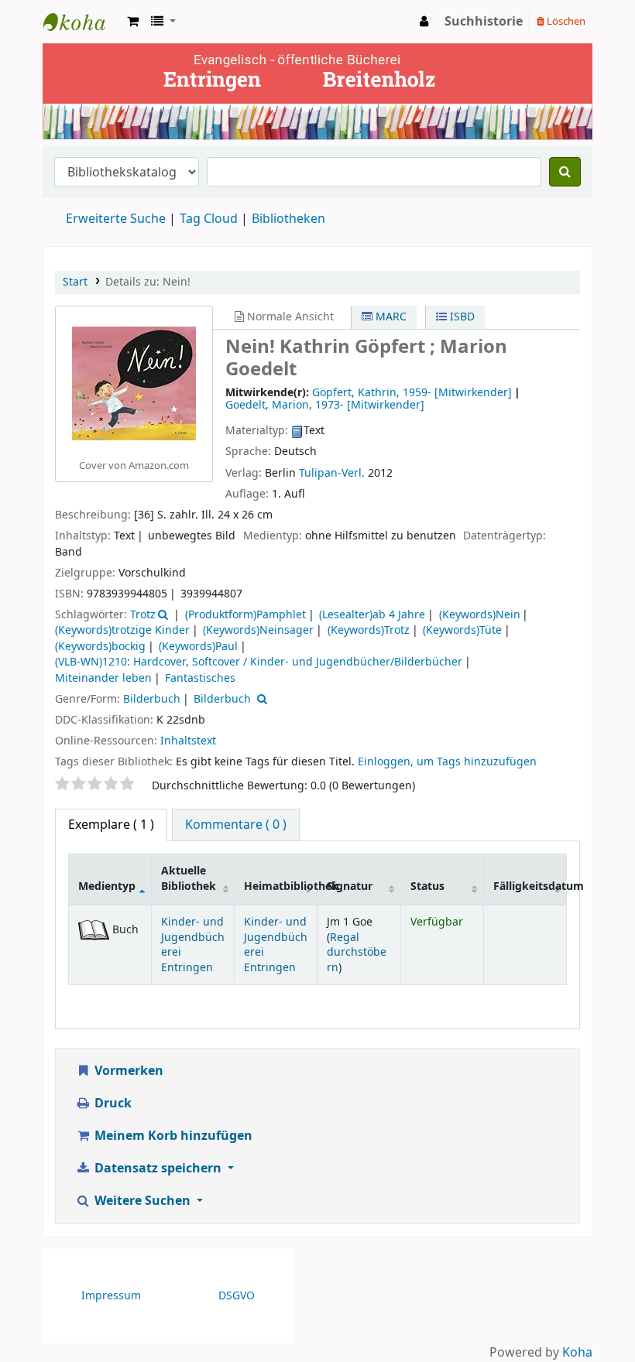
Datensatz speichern (158, 1168)
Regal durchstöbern (356, 952)
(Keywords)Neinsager (258, 630)
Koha (577, 1352)
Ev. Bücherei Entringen (82, 21)
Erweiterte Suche (116, 219)
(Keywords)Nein (479, 615)
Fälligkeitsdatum (529, 886)
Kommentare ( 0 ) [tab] (236, 825)
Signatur (349, 886)
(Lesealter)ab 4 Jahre (372, 615)
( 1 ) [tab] (111, 825)
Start (75, 282)
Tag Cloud (209, 219)
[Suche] (565, 172)
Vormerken (127, 1071)
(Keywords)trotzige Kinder (122, 630)
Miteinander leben (103, 678)
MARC (389, 317)
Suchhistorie (483, 21)
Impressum (111, 1296)
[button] (133, 21)
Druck (111, 1103)
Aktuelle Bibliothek (188, 878)
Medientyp (107, 886)
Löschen (564, 21)
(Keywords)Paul (198, 646)
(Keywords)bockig (100, 646)
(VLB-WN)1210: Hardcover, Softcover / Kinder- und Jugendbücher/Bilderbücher (258, 662)
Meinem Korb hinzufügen (171, 1136)
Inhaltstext (188, 741)
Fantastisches (200, 678)
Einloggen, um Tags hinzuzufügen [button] (447, 762)
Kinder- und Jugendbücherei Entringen (193, 944)
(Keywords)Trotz (369, 630)
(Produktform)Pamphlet (245, 615)
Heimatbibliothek (281, 886)
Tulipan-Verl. (332, 473)
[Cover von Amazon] (134, 383)
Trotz (143, 615)
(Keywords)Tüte (462, 630)
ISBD (461, 317)
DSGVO (236, 1296)
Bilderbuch (151, 699)
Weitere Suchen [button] (142, 1201)
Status (427, 886)
